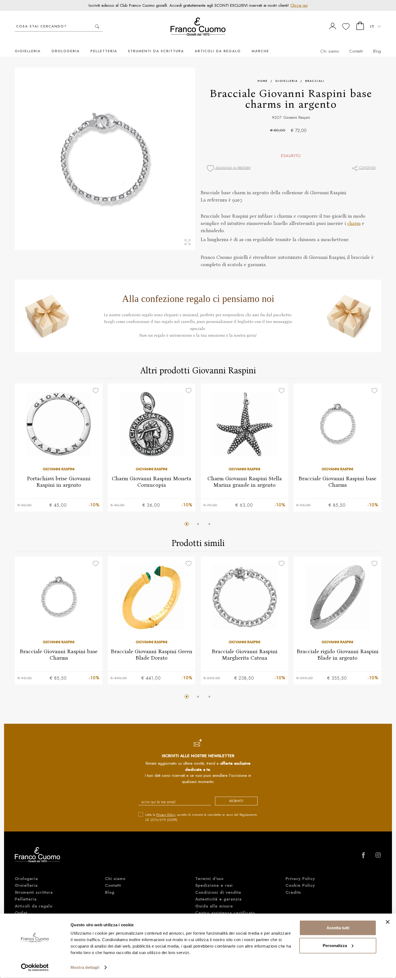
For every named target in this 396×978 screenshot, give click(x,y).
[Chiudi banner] (388, 922)
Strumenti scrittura (34, 892)
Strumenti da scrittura (156, 51)
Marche (260, 51)
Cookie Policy (300, 885)
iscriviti (236, 800)
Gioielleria (28, 51)
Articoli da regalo (218, 51)
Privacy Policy (165, 814)
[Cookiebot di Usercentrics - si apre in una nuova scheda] (34, 967)
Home (263, 81)
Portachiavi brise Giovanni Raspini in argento (59, 481)
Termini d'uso (209, 879)
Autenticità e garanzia (218, 899)
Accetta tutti (337, 927)
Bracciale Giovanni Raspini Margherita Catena (244, 654)
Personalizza (335, 945)
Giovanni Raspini (296, 117)
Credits (293, 892)
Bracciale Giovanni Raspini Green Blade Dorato (151, 654)
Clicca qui (299, 5)
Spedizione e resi (214, 885)
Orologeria (65, 51)
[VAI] (97, 26)
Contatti (356, 51)
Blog (377, 51)
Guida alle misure (214, 906)
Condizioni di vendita (218, 892)
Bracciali (314, 81)
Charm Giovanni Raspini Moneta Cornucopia (151, 481)
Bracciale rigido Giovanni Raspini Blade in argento (337, 654)
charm (353, 223)
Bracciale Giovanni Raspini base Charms (337, 481)
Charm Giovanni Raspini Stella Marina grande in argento (244, 481)
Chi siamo (329, 51)
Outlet (21, 913)
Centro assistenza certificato (225, 913)
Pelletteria (104, 51)
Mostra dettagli (85, 967)
